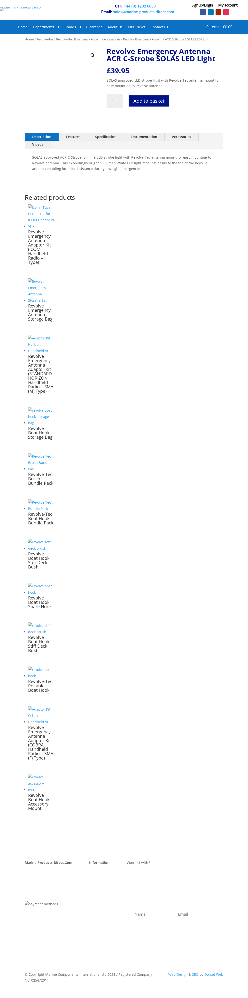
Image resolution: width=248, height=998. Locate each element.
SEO (195, 974)
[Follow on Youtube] (218, 12)
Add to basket (148, 101)
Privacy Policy (100, 894)
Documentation (144, 136)
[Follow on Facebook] (203, 12)
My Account (34, 871)
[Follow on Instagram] (226, 12)
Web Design (178, 974)
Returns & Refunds (104, 889)
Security (95, 906)
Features (73, 136)
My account (227, 5)
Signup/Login (202, 5)
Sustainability (36, 889)
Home (23, 27)
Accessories (181, 136)
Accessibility (99, 917)
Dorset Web (213, 974)
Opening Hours (101, 871)
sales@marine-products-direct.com (143, 12)
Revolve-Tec (45, 39)
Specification (105, 136)
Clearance (94, 27)
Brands (70, 27)
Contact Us (159, 27)
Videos (37, 144)
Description (41, 136)
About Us (115, 27)
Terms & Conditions (105, 900)
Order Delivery (101, 883)
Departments (43, 27)
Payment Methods (103, 877)
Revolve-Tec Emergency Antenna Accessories (88, 39)
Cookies (95, 912)
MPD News (136, 27)
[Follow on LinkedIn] (211, 12)
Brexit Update (36, 894)
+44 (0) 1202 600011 (142, 6)
